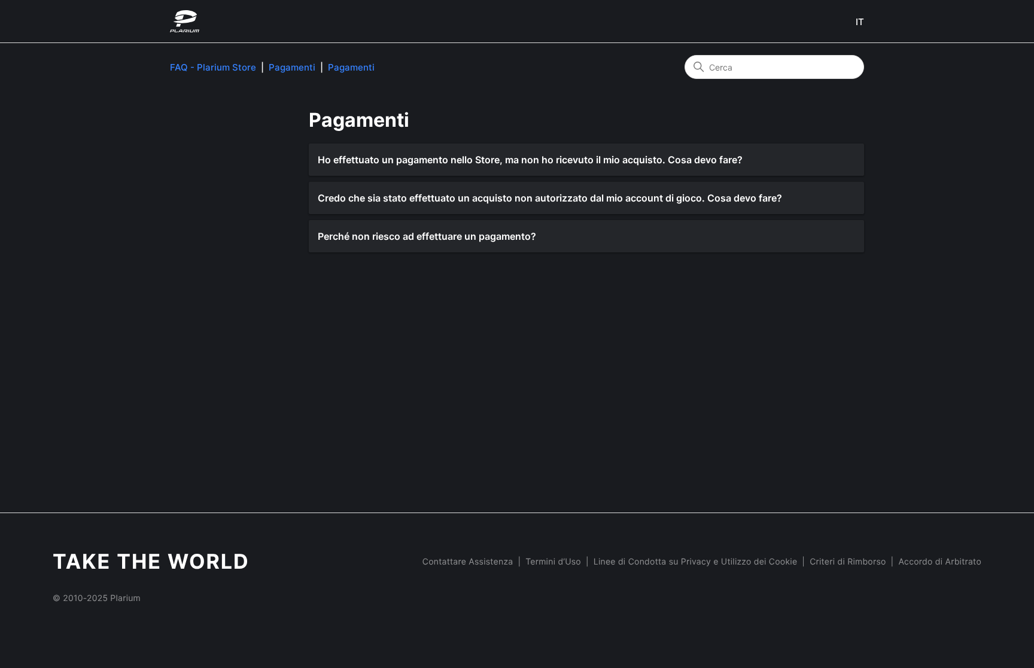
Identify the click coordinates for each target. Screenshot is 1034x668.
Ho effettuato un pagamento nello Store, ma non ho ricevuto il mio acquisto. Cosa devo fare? (530, 160)
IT (860, 22)
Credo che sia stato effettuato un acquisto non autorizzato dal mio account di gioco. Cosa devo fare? (550, 198)
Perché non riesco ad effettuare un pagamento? (427, 236)
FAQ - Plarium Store (213, 67)
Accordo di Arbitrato (939, 562)
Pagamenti (292, 67)
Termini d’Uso (553, 562)
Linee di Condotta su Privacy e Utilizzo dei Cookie (696, 562)
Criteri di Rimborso (848, 562)
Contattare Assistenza (467, 562)
